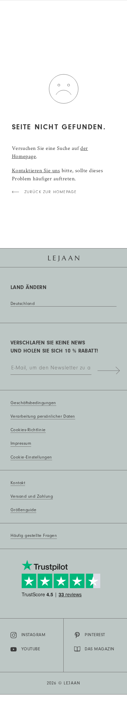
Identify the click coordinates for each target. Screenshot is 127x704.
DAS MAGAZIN (99, 649)
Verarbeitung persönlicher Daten (42, 416)
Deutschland (22, 303)
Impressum (20, 443)
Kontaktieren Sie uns (36, 170)
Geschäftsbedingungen (33, 402)
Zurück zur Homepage (50, 192)
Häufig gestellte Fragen (33, 535)
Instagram (33, 634)
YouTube (30, 649)
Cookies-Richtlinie (28, 429)
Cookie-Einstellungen (31, 457)
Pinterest (95, 634)
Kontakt (17, 482)
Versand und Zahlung (31, 496)
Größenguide (23, 509)
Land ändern (28, 287)
